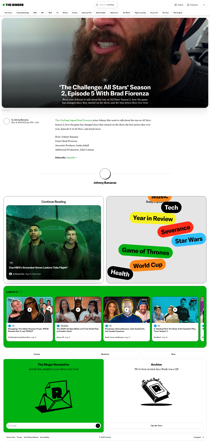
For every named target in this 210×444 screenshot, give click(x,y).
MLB (50, 13)
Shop (173, 354)
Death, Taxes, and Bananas (114, 337)
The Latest (8, 13)
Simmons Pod (86, 13)
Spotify (71, 157)
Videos (180, 5)
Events (74, 13)
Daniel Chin (19, 274)
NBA (35, 13)
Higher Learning (140, 13)
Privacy (19, 437)
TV (57, 13)
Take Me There (156, 426)
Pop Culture (64, 326)
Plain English (177, 13)
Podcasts (194, 5)
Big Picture (114, 13)
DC (11, 263)
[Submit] (98, 426)
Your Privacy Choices (31, 437)
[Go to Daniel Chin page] (10, 273)
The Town (165, 13)
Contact (37, 354)
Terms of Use (10, 437)
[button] (105, 5)
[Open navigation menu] (204, 5)
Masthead (105, 354)
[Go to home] (13, 5)
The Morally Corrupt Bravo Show (19, 337)
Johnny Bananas (21, 120)
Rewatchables (101, 13)
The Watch (126, 13)
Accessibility (44, 437)
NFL (42, 13)
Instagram (197, 437)
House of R (154, 13)
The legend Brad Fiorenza (73, 120)
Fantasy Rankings (23, 13)
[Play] (29, 310)
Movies (65, 13)
